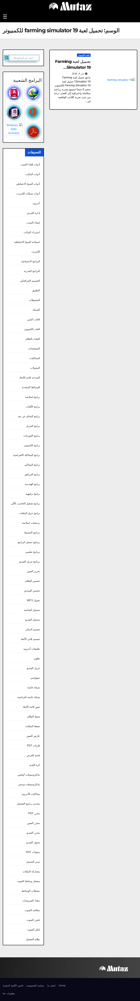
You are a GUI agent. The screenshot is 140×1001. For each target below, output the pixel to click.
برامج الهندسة (32, 484)
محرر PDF (34, 813)
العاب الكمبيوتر (84, 55)
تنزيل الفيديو (33, 668)
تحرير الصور (33, 571)
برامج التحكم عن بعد (29, 416)
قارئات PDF (33, 745)
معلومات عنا (9, 993)
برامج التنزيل (33, 425)
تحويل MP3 (33, 600)
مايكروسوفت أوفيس (29, 774)
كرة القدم (35, 764)
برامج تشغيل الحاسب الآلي (25, 503)
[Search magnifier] (6, 57)
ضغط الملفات (32, 726)
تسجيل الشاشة (32, 609)
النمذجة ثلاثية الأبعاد (29, 377)
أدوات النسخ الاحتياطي (28, 183)
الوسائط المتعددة (31, 387)
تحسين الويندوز (32, 590)
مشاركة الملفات (31, 871)
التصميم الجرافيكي (30, 280)
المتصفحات (34, 348)
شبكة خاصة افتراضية (28, 697)
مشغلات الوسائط (31, 890)
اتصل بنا (51, 985)
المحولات (35, 367)
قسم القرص (33, 755)
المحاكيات (35, 358)
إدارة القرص (33, 212)
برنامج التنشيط (32, 532)
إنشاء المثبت (33, 222)
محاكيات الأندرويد (31, 793)
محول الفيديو (33, 842)
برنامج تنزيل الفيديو (29, 561)
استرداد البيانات (32, 232)
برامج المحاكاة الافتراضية (26, 454)
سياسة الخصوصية (35, 985)
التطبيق (36, 290)
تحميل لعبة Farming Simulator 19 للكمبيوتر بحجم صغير (73, 67)
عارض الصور (33, 735)
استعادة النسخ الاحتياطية (27, 241)
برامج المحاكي (32, 464)
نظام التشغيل (33, 939)
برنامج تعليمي (32, 551)
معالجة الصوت (32, 910)
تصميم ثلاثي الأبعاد (30, 638)
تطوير (37, 658)
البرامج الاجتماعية (30, 261)
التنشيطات (34, 300)
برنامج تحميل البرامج (29, 542)
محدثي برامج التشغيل (28, 803)
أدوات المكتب (32, 174)
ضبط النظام (33, 716)
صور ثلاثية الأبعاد (31, 706)
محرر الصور (33, 822)
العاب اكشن (33, 319)
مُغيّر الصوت (33, 929)
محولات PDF (33, 852)
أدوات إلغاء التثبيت (30, 164)
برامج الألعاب (33, 406)
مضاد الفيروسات (31, 900)
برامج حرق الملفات (29, 513)
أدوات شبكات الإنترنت (28, 193)
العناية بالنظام (33, 338)
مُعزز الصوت (33, 919)
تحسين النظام (32, 580)
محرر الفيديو (33, 832)
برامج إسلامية (32, 396)
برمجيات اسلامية (31, 522)
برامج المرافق (32, 474)
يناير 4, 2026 (78, 73)
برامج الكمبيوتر (32, 445)
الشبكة (36, 309)
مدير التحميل (33, 861)
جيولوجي (35, 677)
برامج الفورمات (31, 435)
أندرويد (36, 203)
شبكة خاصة (33, 687)
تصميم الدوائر (33, 629)
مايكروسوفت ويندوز (29, 784)
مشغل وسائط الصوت (28, 881)
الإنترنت (36, 251)
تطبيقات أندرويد (31, 648)
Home (62, 985)
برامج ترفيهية (33, 493)
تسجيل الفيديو (32, 619)
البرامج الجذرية (32, 270)
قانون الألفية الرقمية (13, 985)
